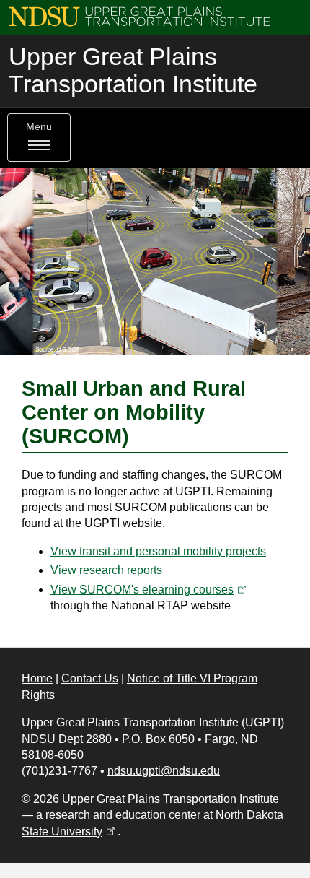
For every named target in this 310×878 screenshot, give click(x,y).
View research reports (106, 570)
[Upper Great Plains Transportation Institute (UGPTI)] (139, 15)
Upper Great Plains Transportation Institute (133, 70)
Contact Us (89, 678)
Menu (39, 126)
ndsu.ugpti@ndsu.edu (163, 771)
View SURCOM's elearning (149, 589)
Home (37, 678)
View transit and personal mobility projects (158, 551)
